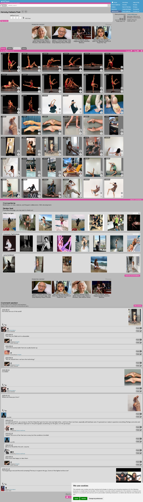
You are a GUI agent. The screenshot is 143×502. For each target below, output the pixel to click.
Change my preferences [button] (96, 498)
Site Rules (125, 2)
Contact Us (136, 11)
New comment (137, 305)
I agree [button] (76, 498)
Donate (135, 5)
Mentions (114, 9)
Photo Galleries (116, 5)
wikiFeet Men (115, 11)
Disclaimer (136, 9)
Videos (113, 7)
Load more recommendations (132, 275)
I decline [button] (83, 498)
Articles (124, 5)
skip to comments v (136, 199)
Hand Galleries (126, 11)
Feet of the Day (126, 7)
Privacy (135, 7)
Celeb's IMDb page (132, 14)
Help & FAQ (136, 2)
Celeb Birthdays (126, 9)
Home (115, 2)
